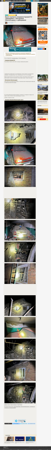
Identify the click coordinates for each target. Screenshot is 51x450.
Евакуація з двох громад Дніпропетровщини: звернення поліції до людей (19, 442)
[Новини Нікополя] (7, 1)
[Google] (42, 49)
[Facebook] (38, 49)
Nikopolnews (24, 58)
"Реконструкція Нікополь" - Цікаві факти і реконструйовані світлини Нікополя (43, 81)
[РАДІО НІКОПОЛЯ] (43, 20)
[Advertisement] (20, 68)
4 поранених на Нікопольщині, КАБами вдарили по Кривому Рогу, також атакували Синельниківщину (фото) (9, 442)
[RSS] (43, 49)
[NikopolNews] (20, 421)
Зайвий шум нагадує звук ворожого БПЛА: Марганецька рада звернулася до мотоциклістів (30, 442)
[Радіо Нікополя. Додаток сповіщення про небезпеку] (43, 10)
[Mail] (45, 49)
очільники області (15, 58)
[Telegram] (40, 49)
